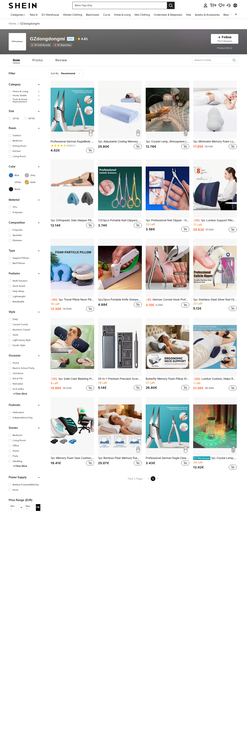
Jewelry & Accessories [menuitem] (207, 14)
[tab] (16, 60)
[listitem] (41, 45)
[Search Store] (234, 60)
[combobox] (66, 73)
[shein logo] (23, 5)
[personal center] (205, 5)
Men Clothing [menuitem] (142, 14)
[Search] (171, 5)
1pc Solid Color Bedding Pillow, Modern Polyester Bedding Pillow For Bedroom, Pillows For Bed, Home (72, 378)
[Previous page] (148, 478)
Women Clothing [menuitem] (72, 14)
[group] (24, 91)
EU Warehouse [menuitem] (50, 14)
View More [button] (21, 393)
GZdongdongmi (47, 39)
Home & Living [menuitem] (122, 14)
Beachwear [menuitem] (92, 14)
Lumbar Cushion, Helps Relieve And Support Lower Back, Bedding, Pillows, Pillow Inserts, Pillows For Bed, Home (215, 378)
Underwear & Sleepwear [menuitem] (168, 14)
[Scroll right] (235, 14)
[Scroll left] (231, 14)
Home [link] (12, 23)
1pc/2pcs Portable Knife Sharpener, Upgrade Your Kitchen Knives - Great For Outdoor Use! (120, 299)
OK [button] (38, 507)
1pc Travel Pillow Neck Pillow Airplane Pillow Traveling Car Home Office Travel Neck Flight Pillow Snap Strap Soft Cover (72, 299)
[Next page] (157, 478)
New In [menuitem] (34, 14)
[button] (228, 5)
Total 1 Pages (135, 478)
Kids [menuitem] (188, 14)
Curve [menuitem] (106, 14)
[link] (213, 5)
